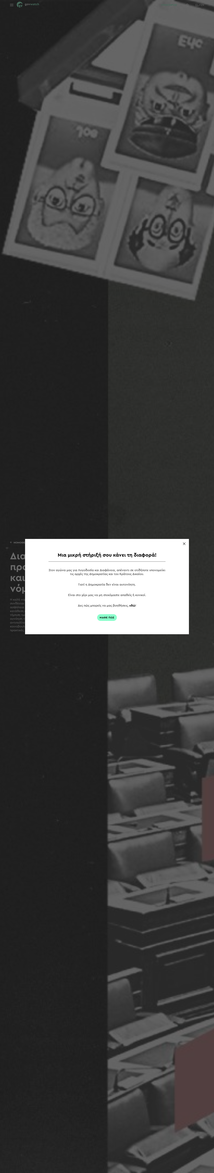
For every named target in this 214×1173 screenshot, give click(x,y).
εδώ (132, 605)
